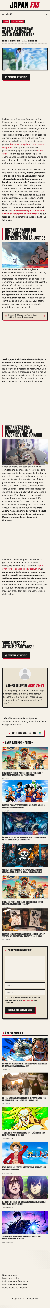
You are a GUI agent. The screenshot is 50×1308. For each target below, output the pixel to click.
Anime (6, 22)
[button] (46, 14)
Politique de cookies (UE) (14, 1284)
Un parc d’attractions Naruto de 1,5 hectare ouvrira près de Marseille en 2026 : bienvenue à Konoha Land (24, 1099)
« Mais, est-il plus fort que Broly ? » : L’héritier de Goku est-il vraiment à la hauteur (23, 1134)
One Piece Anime (17, 22)
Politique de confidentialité (15, 1281)
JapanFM (33, 1298)
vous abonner (28, 1000)
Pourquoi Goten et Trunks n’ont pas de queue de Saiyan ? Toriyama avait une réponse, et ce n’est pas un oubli (23, 935)
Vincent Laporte (36, 685)
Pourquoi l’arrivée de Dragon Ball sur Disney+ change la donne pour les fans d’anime (23, 806)
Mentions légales (10, 1278)
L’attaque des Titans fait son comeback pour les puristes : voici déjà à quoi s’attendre (24, 1203)
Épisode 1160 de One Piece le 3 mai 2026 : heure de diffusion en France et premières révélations (24, 1065)
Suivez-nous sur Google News (25, 733)
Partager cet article (17, 77)
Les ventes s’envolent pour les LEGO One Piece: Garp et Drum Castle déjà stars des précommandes (22, 774)
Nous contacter (10, 1275)
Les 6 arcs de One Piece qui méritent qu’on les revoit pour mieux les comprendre (24, 1168)
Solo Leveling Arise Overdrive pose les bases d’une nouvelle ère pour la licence (21, 1237)
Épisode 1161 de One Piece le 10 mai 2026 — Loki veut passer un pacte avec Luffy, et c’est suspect (24, 838)
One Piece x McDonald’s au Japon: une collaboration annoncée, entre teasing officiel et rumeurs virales (22, 871)
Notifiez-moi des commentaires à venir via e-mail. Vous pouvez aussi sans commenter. (23, 1000)
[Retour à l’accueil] (25, 5)
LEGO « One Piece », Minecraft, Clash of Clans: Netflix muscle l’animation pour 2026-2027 (22, 903)
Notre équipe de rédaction (15, 1287)
